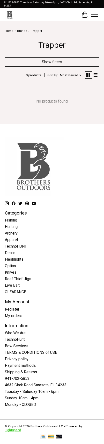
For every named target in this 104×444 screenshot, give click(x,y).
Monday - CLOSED (20, 404)
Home (9, 31)
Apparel (11, 239)
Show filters (52, 62)
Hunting (11, 226)
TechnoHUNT (16, 246)
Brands (22, 31)
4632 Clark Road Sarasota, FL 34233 (36, 385)
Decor (10, 252)
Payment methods (20, 365)
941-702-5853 (17, 378)
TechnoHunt (15, 339)
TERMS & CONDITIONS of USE (31, 352)
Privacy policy (17, 359)
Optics (10, 266)
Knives (10, 272)
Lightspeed (13, 430)
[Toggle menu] (94, 15)
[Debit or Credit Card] (59, 437)
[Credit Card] (43, 437)
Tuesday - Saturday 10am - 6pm (32, 391)
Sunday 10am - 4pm (21, 398)
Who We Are (15, 333)
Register (12, 309)
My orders (13, 315)
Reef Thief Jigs (18, 279)
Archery (11, 233)
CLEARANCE (15, 292)
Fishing (11, 220)
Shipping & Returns (21, 372)
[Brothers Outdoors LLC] (10, 15)
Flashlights (14, 259)
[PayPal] (51, 437)
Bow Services (16, 346)
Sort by (52, 75)
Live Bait (12, 285)
